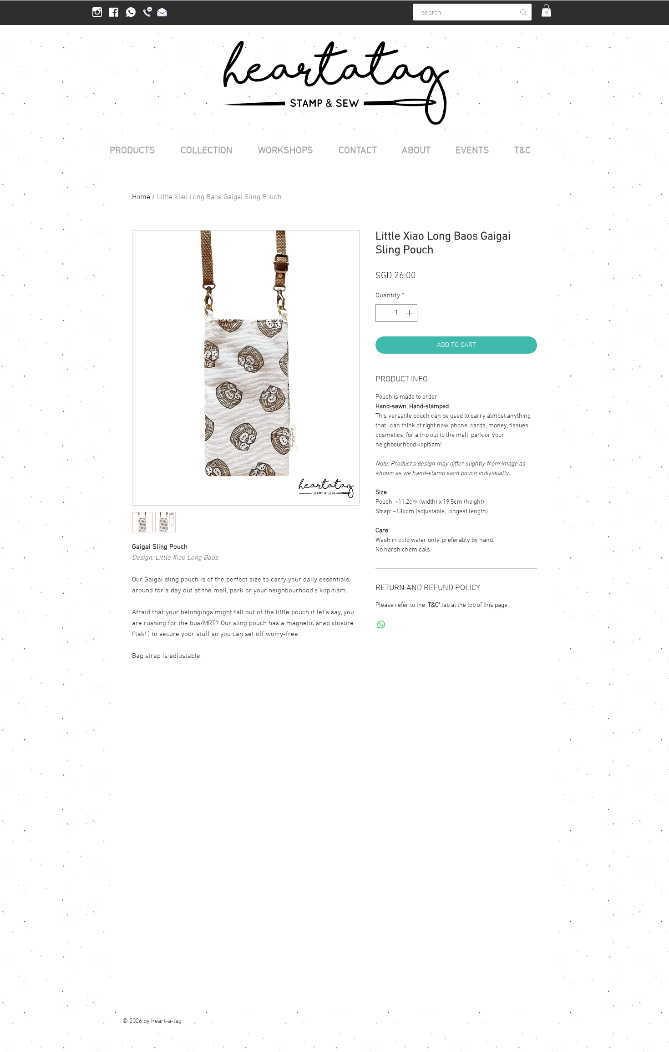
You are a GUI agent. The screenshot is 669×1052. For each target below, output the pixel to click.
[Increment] (410, 313)
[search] (523, 12)
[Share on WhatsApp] (381, 624)
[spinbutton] (396, 313)
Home (141, 197)
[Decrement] (383, 313)
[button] (546, 10)
